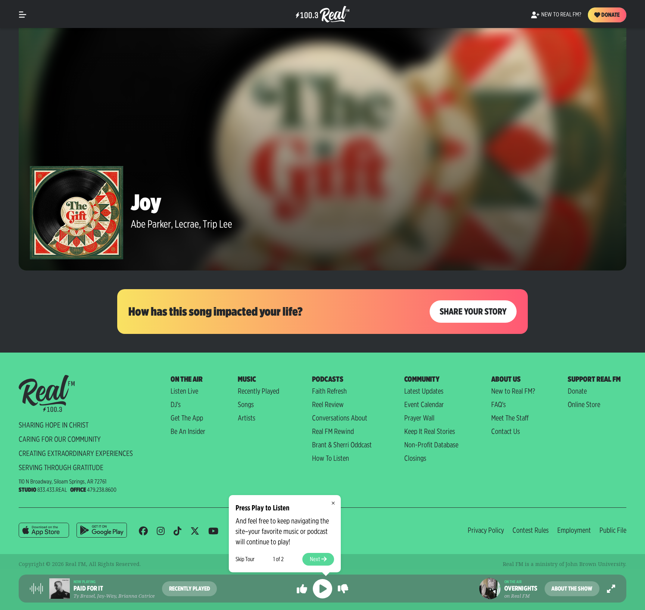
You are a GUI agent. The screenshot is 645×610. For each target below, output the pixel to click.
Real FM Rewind (333, 431)
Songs (246, 404)
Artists (246, 417)
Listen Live (184, 391)
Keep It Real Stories (429, 431)
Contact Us (505, 431)
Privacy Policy (486, 530)
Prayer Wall (419, 417)
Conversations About (339, 417)
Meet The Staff (510, 417)
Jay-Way (106, 595)
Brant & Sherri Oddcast (342, 444)
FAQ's (498, 404)
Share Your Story (473, 311)
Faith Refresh (329, 391)
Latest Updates (423, 391)
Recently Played (258, 391)
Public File (612, 530)
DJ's (176, 404)
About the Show (571, 588)
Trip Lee (217, 224)
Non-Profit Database (431, 444)
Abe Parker (151, 224)
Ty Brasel (84, 595)
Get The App (187, 417)
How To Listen (330, 458)
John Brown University (595, 563)
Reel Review (328, 404)
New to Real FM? (513, 391)
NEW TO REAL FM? (561, 14)
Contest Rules (530, 530)
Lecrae (187, 224)
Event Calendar (424, 404)
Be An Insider (188, 431)
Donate (610, 14)
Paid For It (88, 588)
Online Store (584, 404)
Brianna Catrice (136, 595)
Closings (415, 458)
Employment (574, 530)
